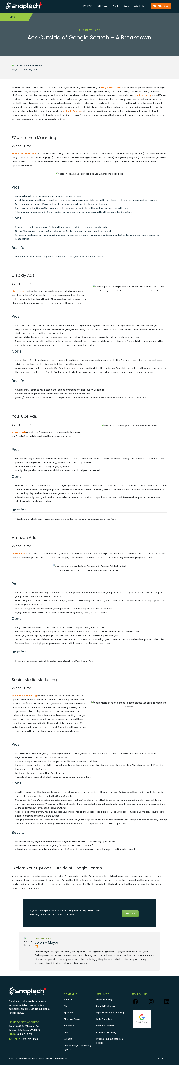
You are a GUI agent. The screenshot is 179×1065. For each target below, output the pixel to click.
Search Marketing (105, 1006)
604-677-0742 (24, 1033)
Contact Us (130, 913)
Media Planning (143, 95)
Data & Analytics (104, 1019)
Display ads (18, 291)
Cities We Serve (72, 1019)
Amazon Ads (18, 553)
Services (102, 5)
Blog (126, 5)
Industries (69, 1025)
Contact (68, 1032)
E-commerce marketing (24, 153)
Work (115, 5)
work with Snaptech (72, 111)
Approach (87, 5)
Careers (68, 1038)
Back (12, 17)
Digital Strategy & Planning (110, 1012)
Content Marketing (106, 1032)
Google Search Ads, (111, 87)
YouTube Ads (19, 432)
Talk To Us (162, 5)
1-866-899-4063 (29, 1039)
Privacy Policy (161, 1058)
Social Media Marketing (24, 695)
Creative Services (105, 1025)
